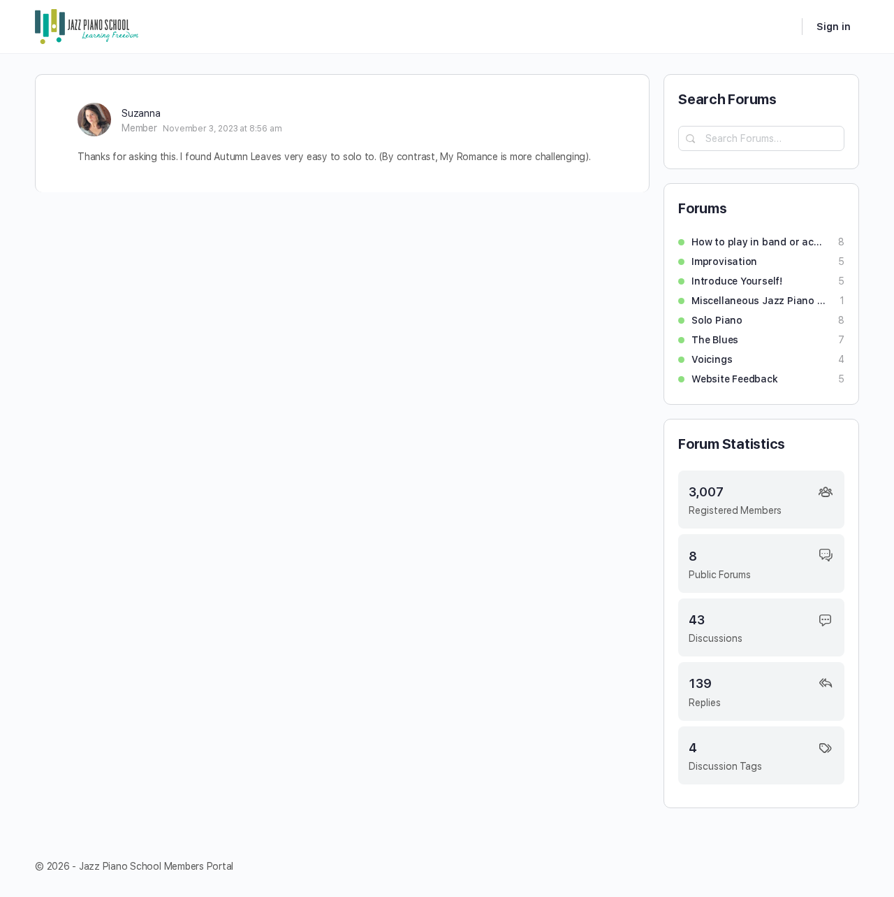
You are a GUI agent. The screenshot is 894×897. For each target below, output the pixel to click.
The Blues (714, 339)
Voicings (711, 359)
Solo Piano (716, 320)
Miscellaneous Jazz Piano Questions (758, 300)
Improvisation (724, 261)
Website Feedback (734, 379)
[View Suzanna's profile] (94, 119)
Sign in (833, 26)
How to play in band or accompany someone (757, 241)
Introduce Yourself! (736, 281)
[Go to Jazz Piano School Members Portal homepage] (87, 25)
